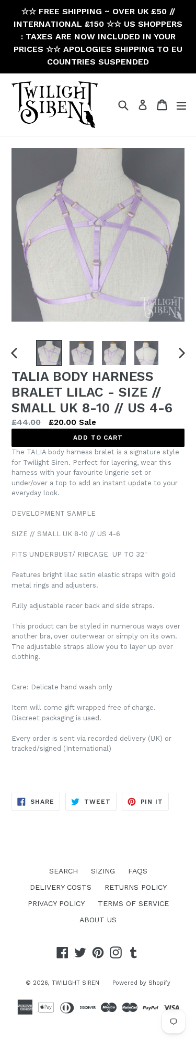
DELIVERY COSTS (60, 887)
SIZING (103, 871)
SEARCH (63, 871)
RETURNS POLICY (136, 887)
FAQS (137, 871)
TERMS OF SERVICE (133, 903)
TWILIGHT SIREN (75, 982)
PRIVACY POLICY (56, 903)
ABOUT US (98, 919)
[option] (49, 353)
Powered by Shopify (141, 982)
